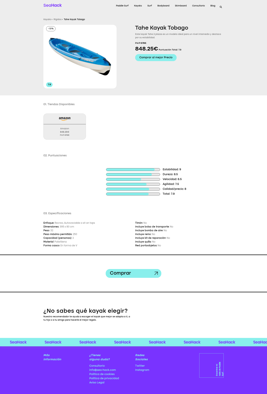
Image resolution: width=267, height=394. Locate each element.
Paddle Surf (122, 6)
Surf (149, 6)
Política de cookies (102, 374)
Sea (52, 5)
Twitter (140, 366)
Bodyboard (163, 6)
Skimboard (181, 6)
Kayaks (138, 6)
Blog (212, 6)
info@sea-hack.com (102, 370)
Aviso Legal (96, 382)
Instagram (142, 370)
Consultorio (198, 6)
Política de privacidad (104, 378)
